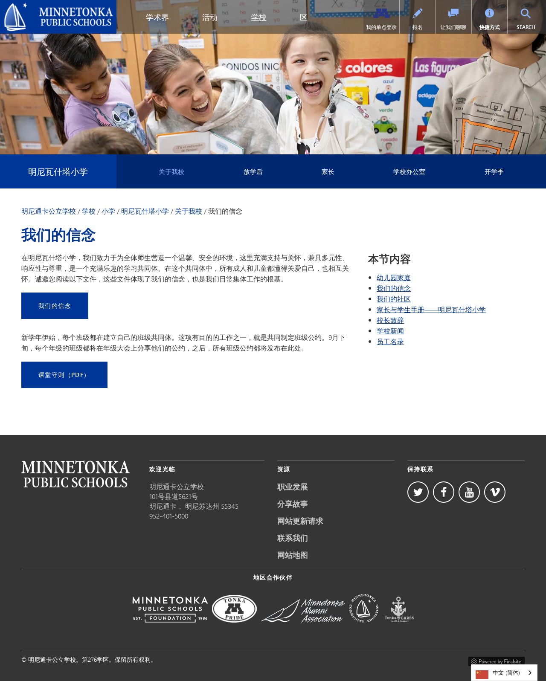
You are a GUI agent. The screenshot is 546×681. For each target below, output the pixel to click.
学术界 (157, 17)
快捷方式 (489, 27)
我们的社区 (394, 299)
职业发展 (292, 486)
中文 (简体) (506, 672)
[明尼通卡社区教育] (363, 628)
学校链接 (75, 474)
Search (530, 27)
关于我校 (171, 171)
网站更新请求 (300, 520)
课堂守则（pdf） (64, 374)
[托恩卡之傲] (234, 628)
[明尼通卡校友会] (303, 628)
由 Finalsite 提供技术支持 (496, 660)
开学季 (494, 171)
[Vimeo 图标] (494, 492)
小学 (108, 211)
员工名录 (390, 341)
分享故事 (292, 503)
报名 (417, 27)
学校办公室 (409, 171)
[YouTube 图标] (469, 492)
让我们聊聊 (453, 27)
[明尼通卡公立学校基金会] (170, 628)
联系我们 (292, 537)
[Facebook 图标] (443, 492)
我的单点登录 (381, 27)
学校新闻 (390, 331)
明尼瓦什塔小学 (58, 171)
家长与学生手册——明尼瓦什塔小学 (431, 309)
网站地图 (292, 554)
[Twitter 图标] (418, 492)
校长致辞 (390, 320)
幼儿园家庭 (394, 277)
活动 (210, 17)
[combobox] (504, 672)
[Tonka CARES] (399, 628)
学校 (259, 17)
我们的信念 (54, 305)
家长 (328, 171)
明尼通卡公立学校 (30, 7)
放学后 (253, 171)
